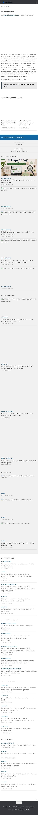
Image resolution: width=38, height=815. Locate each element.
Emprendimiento (6, 178)
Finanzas (11, 743)
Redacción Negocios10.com (11, 15)
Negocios (4, 6)
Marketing (4, 317)
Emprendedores (12, 584)
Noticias (10, 6)
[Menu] (36, 2)
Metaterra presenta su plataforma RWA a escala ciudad (18, 745)
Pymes (3, 493)
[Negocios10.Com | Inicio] (9, 2)
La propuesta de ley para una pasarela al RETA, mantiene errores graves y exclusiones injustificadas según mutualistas (17, 589)
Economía (4, 561)
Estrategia (4, 743)
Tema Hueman (26, 809)
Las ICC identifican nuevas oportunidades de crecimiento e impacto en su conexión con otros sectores (16, 576)
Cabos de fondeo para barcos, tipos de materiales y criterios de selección (27, 123)
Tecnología (4, 685)
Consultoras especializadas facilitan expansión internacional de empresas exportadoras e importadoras (15, 638)
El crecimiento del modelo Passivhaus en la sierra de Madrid (8, 123)
